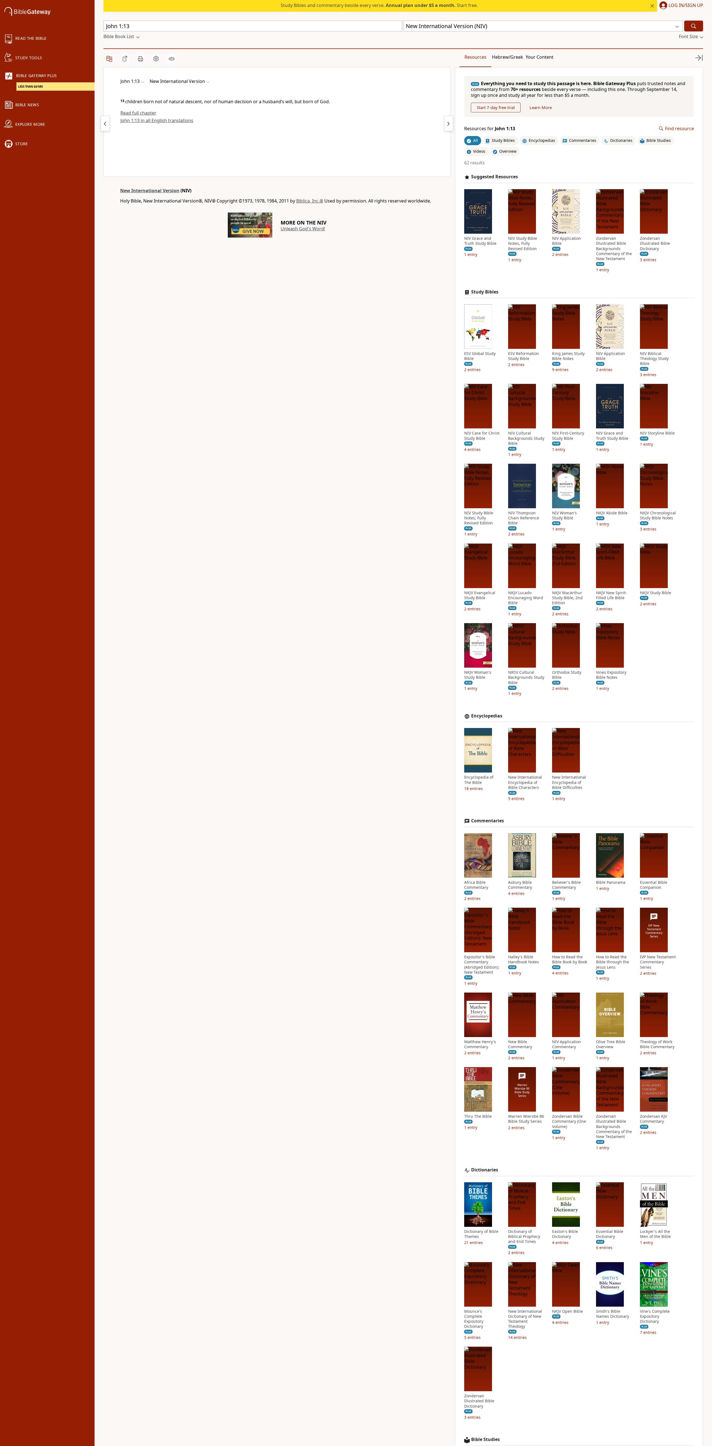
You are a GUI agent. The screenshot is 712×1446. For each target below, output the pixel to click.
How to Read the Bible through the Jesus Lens (612, 961)
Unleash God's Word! (303, 229)
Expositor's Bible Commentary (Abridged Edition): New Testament (481, 964)
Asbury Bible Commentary (520, 885)
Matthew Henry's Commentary (480, 1044)
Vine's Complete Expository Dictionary (655, 1316)
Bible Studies (485, 1439)
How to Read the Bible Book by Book (569, 959)
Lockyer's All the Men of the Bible (655, 1234)
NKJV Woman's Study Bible (477, 675)
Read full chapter (138, 113)
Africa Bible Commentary (476, 885)
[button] (680, 6)
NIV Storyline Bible (657, 433)
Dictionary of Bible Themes (481, 1234)
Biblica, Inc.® (309, 201)
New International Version (149, 190)
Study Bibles (484, 292)
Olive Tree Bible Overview (610, 1044)
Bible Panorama (611, 882)
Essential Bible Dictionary (609, 1234)
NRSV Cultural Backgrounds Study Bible (526, 677)
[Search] (693, 26)
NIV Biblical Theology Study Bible (654, 358)
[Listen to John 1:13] (171, 58)
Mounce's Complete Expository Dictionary (473, 1319)
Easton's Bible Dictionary (565, 1234)
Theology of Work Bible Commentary (657, 1044)
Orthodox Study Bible (566, 675)
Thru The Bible (478, 1116)
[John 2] (448, 123)
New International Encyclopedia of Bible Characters (525, 782)
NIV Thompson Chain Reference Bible (523, 517)
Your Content (539, 57)
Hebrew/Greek (507, 57)
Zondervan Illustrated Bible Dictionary (655, 243)
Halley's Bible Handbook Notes (523, 959)
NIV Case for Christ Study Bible (482, 436)
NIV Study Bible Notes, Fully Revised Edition (522, 243)
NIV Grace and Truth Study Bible (480, 241)
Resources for (489, 129)
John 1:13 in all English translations (156, 120)
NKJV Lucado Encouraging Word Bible (525, 597)
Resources (475, 57)
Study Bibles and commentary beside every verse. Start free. (379, 5)
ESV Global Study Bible (480, 356)
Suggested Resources (494, 177)
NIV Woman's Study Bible (564, 515)
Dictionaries (484, 1170)
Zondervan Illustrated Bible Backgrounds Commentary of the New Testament (614, 248)
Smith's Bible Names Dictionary (612, 1314)
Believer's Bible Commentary (566, 885)
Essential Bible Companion (653, 885)
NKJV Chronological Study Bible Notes (658, 515)
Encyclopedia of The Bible (478, 780)
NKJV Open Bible (567, 1311)
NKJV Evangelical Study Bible (479, 595)
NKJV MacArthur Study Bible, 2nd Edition (567, 597)
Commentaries (487, 821)
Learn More (541, 107)
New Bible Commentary (520, 1044)
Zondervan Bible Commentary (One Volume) (569, 1121)
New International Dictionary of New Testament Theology (525, 1319)
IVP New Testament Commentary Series (658, 961)
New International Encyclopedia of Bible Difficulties (569, 782)
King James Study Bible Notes (568, 356)
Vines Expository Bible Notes (611, 675)
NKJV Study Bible (655, 592)
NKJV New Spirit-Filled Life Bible (611, 595)
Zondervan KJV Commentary (653, 1119)
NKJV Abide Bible (611, 512)
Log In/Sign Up (686, 5)
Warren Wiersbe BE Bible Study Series (526, 1119)
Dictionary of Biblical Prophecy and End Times (524, 1236)
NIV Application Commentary (566, 1044)
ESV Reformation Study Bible (523, 356)
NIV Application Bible (566, 241)
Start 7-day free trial (496, 107)
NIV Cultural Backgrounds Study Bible (526, 438)
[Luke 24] (105, 123)
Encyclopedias (486, 716)
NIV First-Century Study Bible (568, 436)
